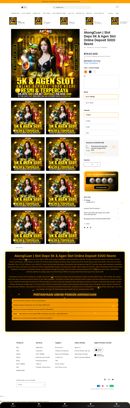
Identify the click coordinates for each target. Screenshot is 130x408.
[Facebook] (85, 228)
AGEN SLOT (36, 13)
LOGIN (39, 406)
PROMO (13, 406)
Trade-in (38, 364)
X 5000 (88, 115)
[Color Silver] (94, 71)
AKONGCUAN (15, 13)
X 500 (88, 127)
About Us (78, 347)
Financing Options (41, 360)
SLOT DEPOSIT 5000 (59, 13)
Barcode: (97, 47)
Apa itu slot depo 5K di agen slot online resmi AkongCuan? (29, 300)
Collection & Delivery (62, 351)
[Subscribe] (44, 385)
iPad (17, 351)
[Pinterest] (91, 228)
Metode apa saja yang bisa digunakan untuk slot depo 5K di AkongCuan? (33, 309)
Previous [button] (12, 1)
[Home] (42, 14)
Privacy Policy (59, 364)
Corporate (39, 351)
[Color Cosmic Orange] (85, 72)
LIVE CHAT (117, 406)
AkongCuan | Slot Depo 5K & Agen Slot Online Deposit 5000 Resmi (65, 1)
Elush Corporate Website (82, 357)
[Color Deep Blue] (90, 71)
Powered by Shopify (108, 389)
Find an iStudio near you (82, 351)
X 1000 (88, 121)
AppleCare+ (39, 347)
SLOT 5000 (46, 13)
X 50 (87, 133)
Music (18, 360)
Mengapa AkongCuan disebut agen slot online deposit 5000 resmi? (31, 305)
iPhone (18, 354)
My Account (59, 347)
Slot (17, 367)
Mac (17, 347)
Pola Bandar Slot (101, 187)
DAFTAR (65, 406)
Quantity (87, 160)
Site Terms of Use (61, 367)
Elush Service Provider (43, 357)
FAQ (56, 360)
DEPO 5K (89, 13)
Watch (18, 357)
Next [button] (118, 1)
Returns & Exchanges (62, 354)
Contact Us (59, 357)
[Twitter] (88, 228)
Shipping (94, 56)
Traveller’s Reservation (43, 367)
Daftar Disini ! (84, 1)
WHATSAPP (91, 406)
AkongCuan (14, 259)
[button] (15, 13)
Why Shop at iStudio (81, 354)
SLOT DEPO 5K (99, 13)
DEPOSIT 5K (80, 13)
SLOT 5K (71, 13)
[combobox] (71, 7)
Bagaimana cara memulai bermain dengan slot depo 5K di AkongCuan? (33, 318)
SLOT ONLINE (26, 13)
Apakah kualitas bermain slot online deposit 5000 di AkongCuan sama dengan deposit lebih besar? (40, 313)
